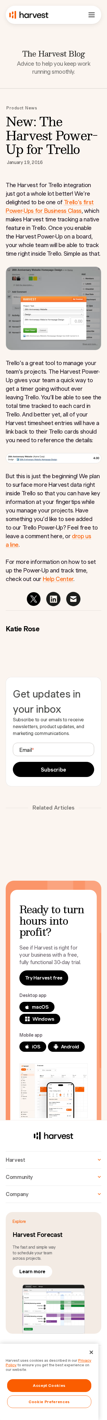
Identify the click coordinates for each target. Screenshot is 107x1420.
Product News (21, 108)
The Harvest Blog (53, 53)
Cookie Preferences (49, 1401)
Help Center (58, 579)
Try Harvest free (43, 978)
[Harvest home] (29, 15)
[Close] (91, 1352)
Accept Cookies (49, 1385)
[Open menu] (91, 15)
